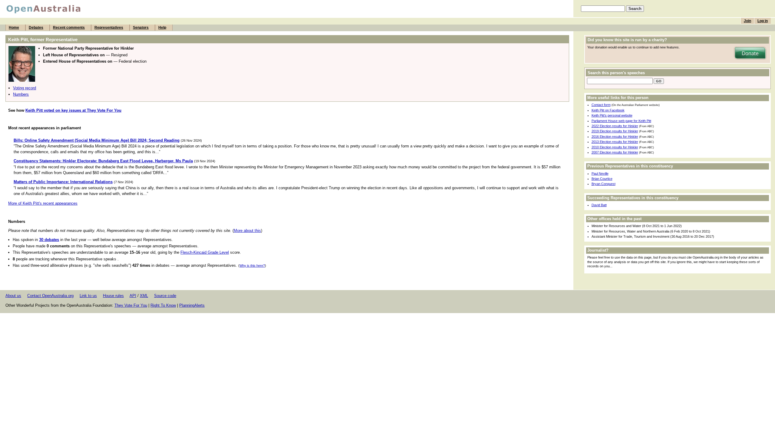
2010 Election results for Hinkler (615, 147)
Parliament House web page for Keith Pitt (621, 121)
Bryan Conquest (603, 184)
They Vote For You (130, 305)
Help (162, 27)
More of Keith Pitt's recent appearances (43, 203)
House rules (113, 295)
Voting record (24, 88)
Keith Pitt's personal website (612, 115)
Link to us (88, 295)
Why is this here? (252, 265)
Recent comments (69, 27)
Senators (141, 27)
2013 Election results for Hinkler (615, 142)
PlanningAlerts (192, 305)
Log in (762, 21)
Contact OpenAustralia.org (50, 295)
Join (747, 21)
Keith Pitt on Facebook (608, 110)
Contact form (601, 105)
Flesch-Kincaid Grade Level (204, 252)
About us (13, 295)
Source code (165, 295)
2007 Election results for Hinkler (615, 152)
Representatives (108, 27)
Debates (36, 27)
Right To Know (163, 305)
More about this (247, 230)
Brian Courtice (602, 178)
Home (14, 27)
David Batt (599, 205)
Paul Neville (600, 173)
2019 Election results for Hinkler (615, 131)
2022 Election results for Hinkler (615, 126)
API (133, 295)
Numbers (21, 94)
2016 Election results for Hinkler (615, 136)
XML (144, 295)
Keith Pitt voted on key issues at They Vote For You (73, 110)
